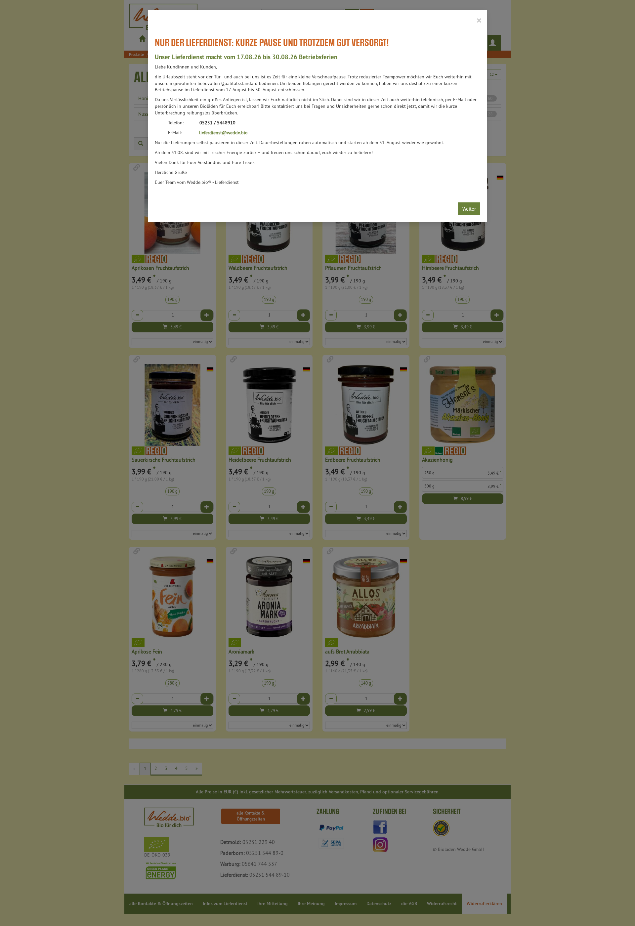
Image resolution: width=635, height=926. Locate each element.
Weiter (469, 209)
